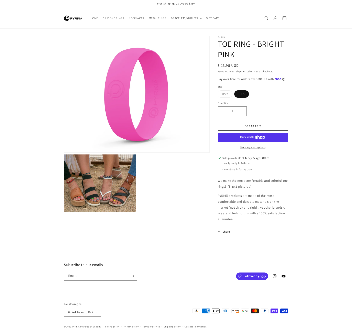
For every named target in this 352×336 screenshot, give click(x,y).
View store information (237, 169)
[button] (185, 18)
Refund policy (112, 326)
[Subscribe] (132, 276)
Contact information (196, 326)
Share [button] (226, 231)
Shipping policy (172, 326)
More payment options (252, 147)
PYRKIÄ (76, 326)
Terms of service (151, 326)
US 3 (242, 94)
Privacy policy (131, 326)
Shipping (241, 71)
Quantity (223, 103)
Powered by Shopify (90, 326)
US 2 (227, 95)
